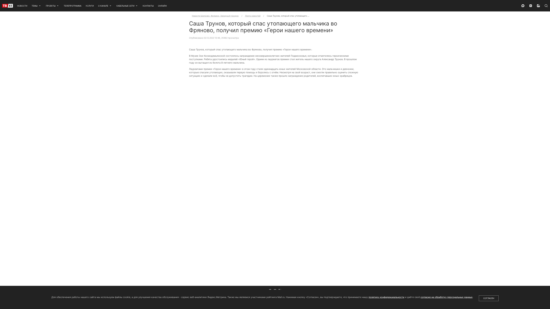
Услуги (90, 6)
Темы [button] (35, 6)
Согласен (488, 298)
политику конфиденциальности (386, 297)
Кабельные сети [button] (125, 6)
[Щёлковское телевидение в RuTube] (538, 5)
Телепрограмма (72, 6)
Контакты (148, 6)
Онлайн (162, 6)
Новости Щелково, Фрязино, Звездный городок (215, 16)
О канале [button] (103, 6)
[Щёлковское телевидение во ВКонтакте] (530, 5)
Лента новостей (252, 16)
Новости (22, 6)
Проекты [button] (51, 6)
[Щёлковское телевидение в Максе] (523, 5)
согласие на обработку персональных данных (447, 297)
